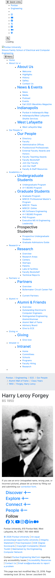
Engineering (16, 8)
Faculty (25, 141)
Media (25, 95)
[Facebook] (12, 20)
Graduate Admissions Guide (35, 242)
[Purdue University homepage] (11, 47)
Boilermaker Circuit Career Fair (37, 289)
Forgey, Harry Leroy (26, 384)
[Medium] (12, 30)
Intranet (13, 343)
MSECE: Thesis (29, 205)
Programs (27, 360)
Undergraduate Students (30, 177)
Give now (27, 340)
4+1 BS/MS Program (32, 187)
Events (25, 101)
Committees (28, 354)
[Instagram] (12, 14)
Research (13, 245)
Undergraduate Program (34, 184)
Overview (26, 253)
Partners (13, 278)
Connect (14, 504)
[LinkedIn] (12, 26)
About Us (14, 63)
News (25, 92)
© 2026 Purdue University (16, 536)
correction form (28, 486)
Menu (10, 56)
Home (12, 60)
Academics (14, 172)
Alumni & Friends (31, 302)
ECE (32, 377)
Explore (13, 498)
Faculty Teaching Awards (34, 157)
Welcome (26, 71)
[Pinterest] (27, 522)
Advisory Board (29, 325)
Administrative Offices (33, 144)
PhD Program (28, 217)
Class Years (37, 380)
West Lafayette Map (32, 127)
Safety (25, 80)
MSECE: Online (29, 208)
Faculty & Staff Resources (34, 169)
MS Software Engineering (34, 211)
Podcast (26, 98)
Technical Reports (31, 275)
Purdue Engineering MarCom (26, 557)
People (13, 510)
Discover (15, 492)
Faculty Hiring (29, 363)
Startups (26, 263)
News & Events (29, 87)
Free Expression (23, 543)
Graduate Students (33, 191)
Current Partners (30, 295)
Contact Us (27, 83)
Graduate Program (31, 196)
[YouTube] (12, 17)
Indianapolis (27, 108)
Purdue (14, 5)
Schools (26, 357)
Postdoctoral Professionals (35, 147)
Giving (12, 331)
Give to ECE (28, 328)
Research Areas (29, 256)
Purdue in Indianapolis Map (35, 112)
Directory (26, 138)
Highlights (27, 74)
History (25, 77)
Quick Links (15, 2)
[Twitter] (12, 23)
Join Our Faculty (30, 163)
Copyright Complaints (27, 546)
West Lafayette (29, 122)
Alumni (12, 298)
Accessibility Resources (39, 560)
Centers (26, 259)
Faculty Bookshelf (31, 160)
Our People (14, 130)
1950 (11, 384)
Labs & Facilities (30, 269)
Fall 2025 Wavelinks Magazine (37, 104)
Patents (26, 266)
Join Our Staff (29, 166)
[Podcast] (12, 33)
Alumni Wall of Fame (32, 322)
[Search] (8, 38)
